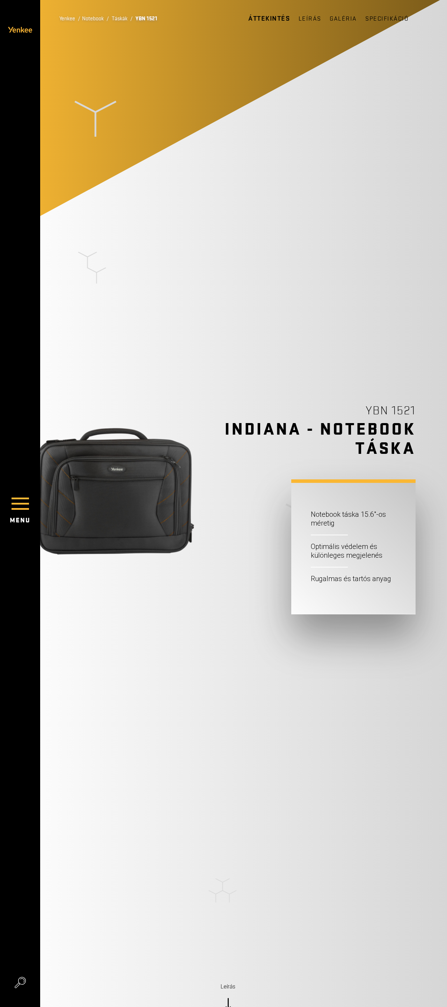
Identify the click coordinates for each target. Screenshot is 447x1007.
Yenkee (67, 18)
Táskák (119, 18)
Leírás (310, 19)
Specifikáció (387, 19)
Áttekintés (269, 18)
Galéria (343, 19)
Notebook (93, 18)
